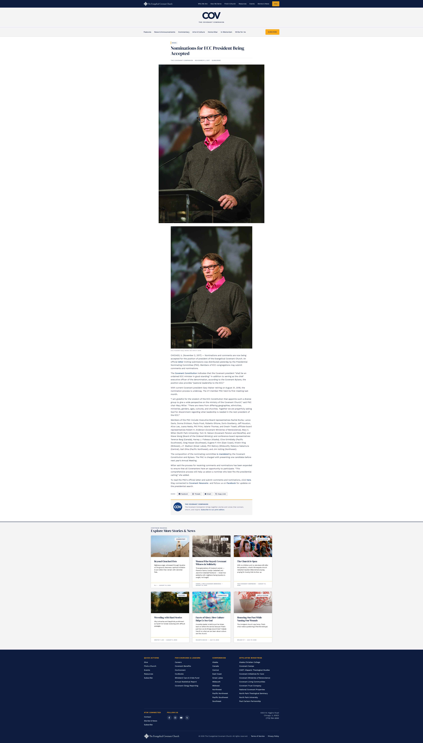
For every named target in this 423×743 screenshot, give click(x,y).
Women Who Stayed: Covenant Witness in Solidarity (211, 563)
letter (180, 362)
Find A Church (230, 4)
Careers (178, 662)
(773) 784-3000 (272, 718)
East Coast (217, 674)
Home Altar (213, 32)
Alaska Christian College (249, 662)
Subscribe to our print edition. (213, 510)
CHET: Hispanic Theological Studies (254, 670)
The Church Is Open (247, 561)
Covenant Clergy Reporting (186, 686)
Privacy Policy (273, 736)
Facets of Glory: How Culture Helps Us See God (210, 619)
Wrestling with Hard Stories (168, 617)
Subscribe (148, 678)
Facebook (231, 483)
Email (209, 494)
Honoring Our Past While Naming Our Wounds (249, 619)
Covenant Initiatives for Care (251, 674)
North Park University (248, 697)
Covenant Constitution (186, 373)
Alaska (215, 662)
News (174, 43)
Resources (242, 4)
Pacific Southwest (220, 697)
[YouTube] (181, 717)
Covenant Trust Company (250, 686)
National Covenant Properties (252, 689)
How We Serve (216, 4)
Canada (215, 666)
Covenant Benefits (183, 666)
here (249, 480)
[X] (187, 717)
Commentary (183, 32)
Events (252, 4)
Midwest (216, 686)
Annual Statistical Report (186, 682)
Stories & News (263, 4)
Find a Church (150, 666)
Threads (197, 494)
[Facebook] (169, 717)
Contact (147, 717)
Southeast (216, 701)
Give (275, 4)
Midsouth (216, 682)
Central (215, 670)
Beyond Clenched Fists (165, 561)
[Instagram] (175, 717)
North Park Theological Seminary (253, 693)
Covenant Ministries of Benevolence (254, 678)
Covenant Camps (246, 666)
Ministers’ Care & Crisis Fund (187, 678)
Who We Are (202, 4)
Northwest (217, 689)
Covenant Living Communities (252, 682)
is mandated (223, 454)
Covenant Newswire (198, 483)
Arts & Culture (198, 32)
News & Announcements (164, 32)
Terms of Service (258, 736)
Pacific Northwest (220, 693)
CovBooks (179, 674)
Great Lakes (217, 678)
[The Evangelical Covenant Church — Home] (158, 4)
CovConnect (180, 670)
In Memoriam (226, 32)
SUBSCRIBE (272, 32)
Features (147, 32)
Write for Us (240, 32)
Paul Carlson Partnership (250, 701)
